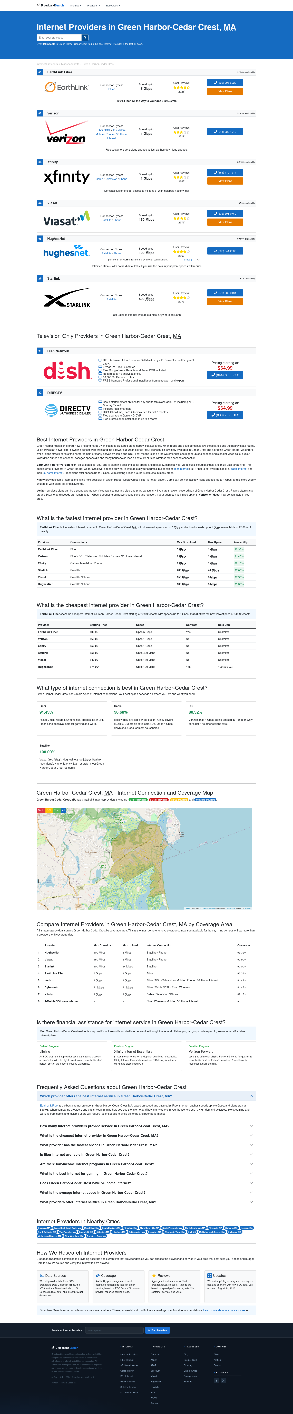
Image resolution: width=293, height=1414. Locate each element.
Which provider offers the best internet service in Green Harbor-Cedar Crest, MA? (106, 1095)
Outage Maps (190, 1376)
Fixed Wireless (127, 1381)
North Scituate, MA (47, 1232)
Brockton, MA (154, 1232)
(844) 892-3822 (227, 374)
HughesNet (45, 584)
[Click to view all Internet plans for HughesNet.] (67, 251)
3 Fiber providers (138, 799)
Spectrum (155, 1370)
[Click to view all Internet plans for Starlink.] (67, 297)
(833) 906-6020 (226, 83)
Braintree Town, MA (96, 1236)
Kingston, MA (130, 1227)
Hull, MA (192, 1232)
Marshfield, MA (91, 1227)
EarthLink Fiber (48, 549)
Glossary (188, 1365)
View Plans (225, 91)
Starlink (43, 570)
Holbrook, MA (234, 1232)
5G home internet (53, 473)
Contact (217, 1365)
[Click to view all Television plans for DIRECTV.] (68, 410)
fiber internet (181, 469)
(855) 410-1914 (226, 172)
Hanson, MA (247, 1227)
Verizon (43, 556)
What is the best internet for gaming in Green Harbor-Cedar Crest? (94, 1173)
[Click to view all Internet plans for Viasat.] (67, 218)
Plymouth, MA (215, 1227)
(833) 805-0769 (226, 213)
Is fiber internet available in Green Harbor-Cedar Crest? (85, 1154)
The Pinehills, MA (67, 1232)
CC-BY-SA (230, 908)
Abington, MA (102, 1232)
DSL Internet (126, 1376)
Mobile (100, 134)
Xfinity (42, 563)
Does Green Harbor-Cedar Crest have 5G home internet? (85, 1182)
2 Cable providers (158, 799)
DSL (108, 130)
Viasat (42, 577)
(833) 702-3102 (227, 414)
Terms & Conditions (68, 1382)
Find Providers (159, 1330)
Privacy (55, 1382)
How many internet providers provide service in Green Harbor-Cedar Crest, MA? (104, 1125)
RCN (153, 1392)
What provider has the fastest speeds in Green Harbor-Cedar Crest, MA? (98, 1144)
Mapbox (248, 908)
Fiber (111, 89)
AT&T (153, 1365)
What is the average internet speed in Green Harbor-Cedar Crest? (92, 1192)
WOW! (154, 1397)
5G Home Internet (129, 1365)
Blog (186, 1354)
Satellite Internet (128, 1387)
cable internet (239, 469)
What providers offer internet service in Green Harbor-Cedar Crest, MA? (98, 1201)
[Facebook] (216, 1380)
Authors (217, 1359)
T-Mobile (155, 1387)
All (63, 810)
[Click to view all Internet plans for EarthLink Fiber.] (67, 87)
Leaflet (187, 908)
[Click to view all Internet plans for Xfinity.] (67, 176)
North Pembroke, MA (195, 1227)
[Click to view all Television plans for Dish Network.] (68, 370)
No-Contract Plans (129, 1392)
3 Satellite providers (205, 799)
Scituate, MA (231, 1227)
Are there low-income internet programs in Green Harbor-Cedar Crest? (97, 1163)
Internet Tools (190, 1359)
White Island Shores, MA (49, 1236)
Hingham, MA (119, 1232)
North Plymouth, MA (172, 1227)
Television (119, 130)
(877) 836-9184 (226, 293)
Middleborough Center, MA (212, 1232)
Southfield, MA (86, 1232)
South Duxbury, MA (111, 1227)
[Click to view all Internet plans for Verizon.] (67, 132)
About (217, 1354)
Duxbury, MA (44, 1227)
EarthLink (155, 1354)
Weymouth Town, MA (175, 1232)
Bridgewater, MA (137, 1232)
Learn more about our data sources (224, 1310)
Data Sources (190, 1370)
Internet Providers (129, 1354)
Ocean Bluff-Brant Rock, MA (67, 1227)
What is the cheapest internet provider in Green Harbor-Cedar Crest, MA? (99, 1135)
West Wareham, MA (74, 1236)
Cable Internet (127, 1370)
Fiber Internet (126, 1359)
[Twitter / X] (223, 1380)
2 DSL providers (179, 799)
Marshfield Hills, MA (149, 1227)
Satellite (106, 220)
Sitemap (188, 1381)
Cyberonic (51, 987)
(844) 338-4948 (226, 132)
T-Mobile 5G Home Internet (62, 1001)
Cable (99, 179)
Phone (110, 134)
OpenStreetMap (208, 908)
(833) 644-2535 (226, 251)
